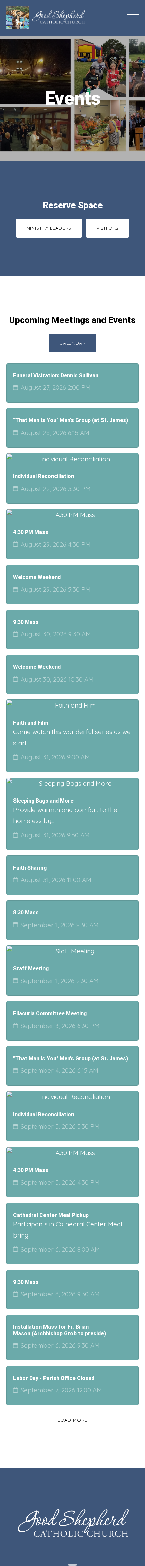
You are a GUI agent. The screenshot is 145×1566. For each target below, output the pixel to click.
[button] (133, 18)
